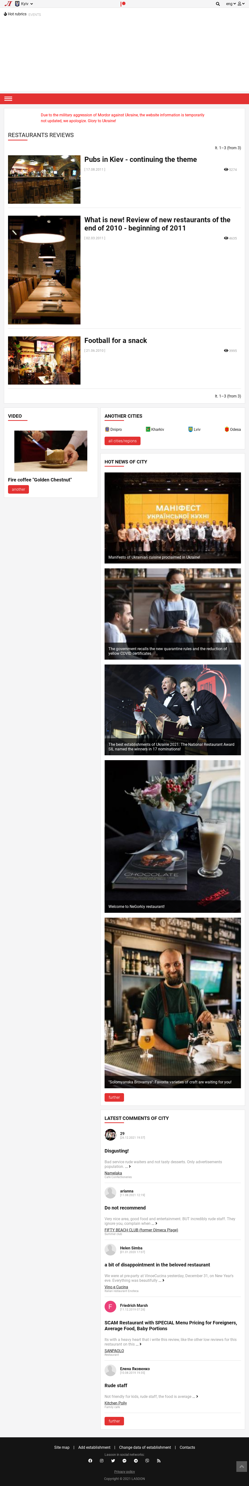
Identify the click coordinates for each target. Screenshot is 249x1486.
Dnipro (116, 429)
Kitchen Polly (116, 1403)
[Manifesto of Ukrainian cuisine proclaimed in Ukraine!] (173, 562)
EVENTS (34, 15)
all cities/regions (122, 441)
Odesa (235, 429)
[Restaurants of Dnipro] (107, 430)
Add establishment (94, 1447)
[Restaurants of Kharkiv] (148, 430)
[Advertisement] (124, 57)
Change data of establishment (145, 1447)
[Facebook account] (90, 1461)
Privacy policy (124, 1472)
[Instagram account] (101, 1461)
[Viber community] (147, 1461)
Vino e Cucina (116, 1287)
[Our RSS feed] (158, 1461)
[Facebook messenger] (124, 1461)
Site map (62, 1447)
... (127, 1166)
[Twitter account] (113, 1461)
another (18, 489)
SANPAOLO (114, 1350)
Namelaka (113, 1173)
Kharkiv (157, 429)
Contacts (187, 1447)
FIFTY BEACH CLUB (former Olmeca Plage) (141, 1230)
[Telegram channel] (136, 1461)
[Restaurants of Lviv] (191, 430)
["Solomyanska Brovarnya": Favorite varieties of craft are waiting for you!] (173, 1087)
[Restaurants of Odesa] (227, 430)
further (114, 1097)
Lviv (197, 429)
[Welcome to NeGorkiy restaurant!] (173, 911)
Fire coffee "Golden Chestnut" (40, 480)
